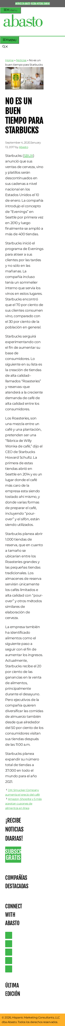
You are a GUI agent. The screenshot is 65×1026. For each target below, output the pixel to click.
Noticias (21, 60)
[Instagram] (8, 952)
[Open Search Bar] (5, 47)
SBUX (28, 156)
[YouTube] (8, 960)
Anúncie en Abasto (23, 3)
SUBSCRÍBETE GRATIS (13, 854)
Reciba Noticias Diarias (40, 3)
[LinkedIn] (8, 943)
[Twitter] (8, 935)
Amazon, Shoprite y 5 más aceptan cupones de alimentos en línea (23, 803)
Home (9, 60)
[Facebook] (8, 968)
